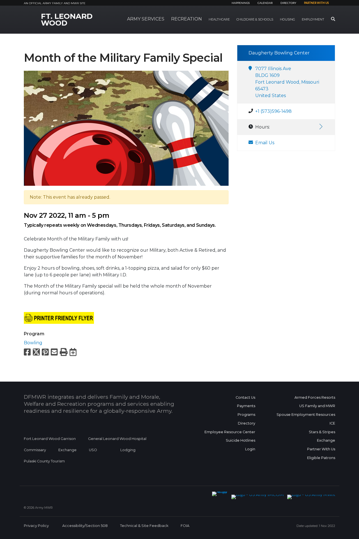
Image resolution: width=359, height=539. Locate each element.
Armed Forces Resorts (314, 397)
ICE (332, 423)
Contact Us (245, 397)
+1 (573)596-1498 (273, 111)
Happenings (241, 3)
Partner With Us (321, 449)
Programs (246, 414)
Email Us (264, 142)
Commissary (35, 450)
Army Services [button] (145, 19)
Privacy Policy (36, 526)
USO (93, 450)
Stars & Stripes (322, 432)
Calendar (265, 3)
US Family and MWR (317, 406)
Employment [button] (313, 19)
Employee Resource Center (229, 432)
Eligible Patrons (321, 458)
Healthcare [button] (219, 19)
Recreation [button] (186, 19)
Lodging (127, 450)
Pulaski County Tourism (44, 461)
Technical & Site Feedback (144, 526)
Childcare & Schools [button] (254, 19)
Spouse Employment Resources (306, 414)
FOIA (185, 526)
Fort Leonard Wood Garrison (50, 439)
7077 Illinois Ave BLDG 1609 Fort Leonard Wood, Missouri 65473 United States (287, 82)
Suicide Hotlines (240, 440)
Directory (288, 3)
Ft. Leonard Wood (67, 19)
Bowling (33, 342)
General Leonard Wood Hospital (117, 439)
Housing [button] (287, 19)
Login (250, 449)
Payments (246, 406)
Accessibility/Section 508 (85, 526)
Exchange (67, 450)
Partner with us (316, 3)
